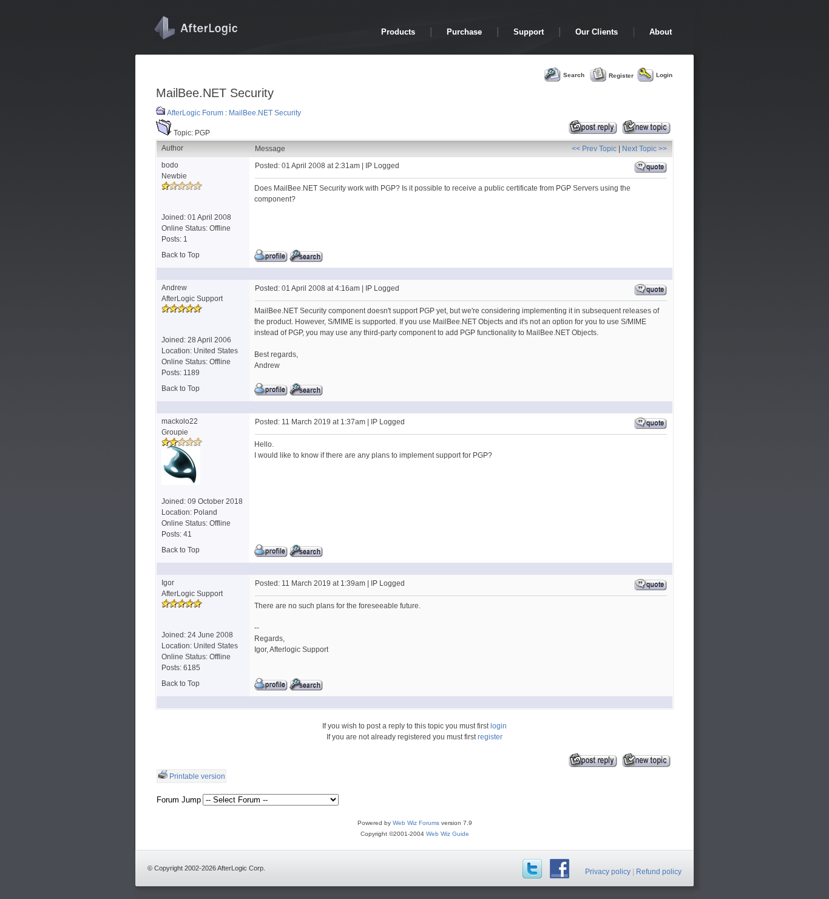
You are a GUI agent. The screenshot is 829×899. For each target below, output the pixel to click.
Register (621, 75)
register (490, 737)
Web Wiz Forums (416, 822)
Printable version (197, 776)
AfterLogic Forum (195, 113)
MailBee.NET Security (265, 113)
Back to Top (180, 255)
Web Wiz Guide (447, 833)
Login (664, 75)
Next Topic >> (644, 148)
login (498, 726)
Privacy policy (608, 871)
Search (573, 75)
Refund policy (659, 871)
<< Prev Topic (594, 148)
